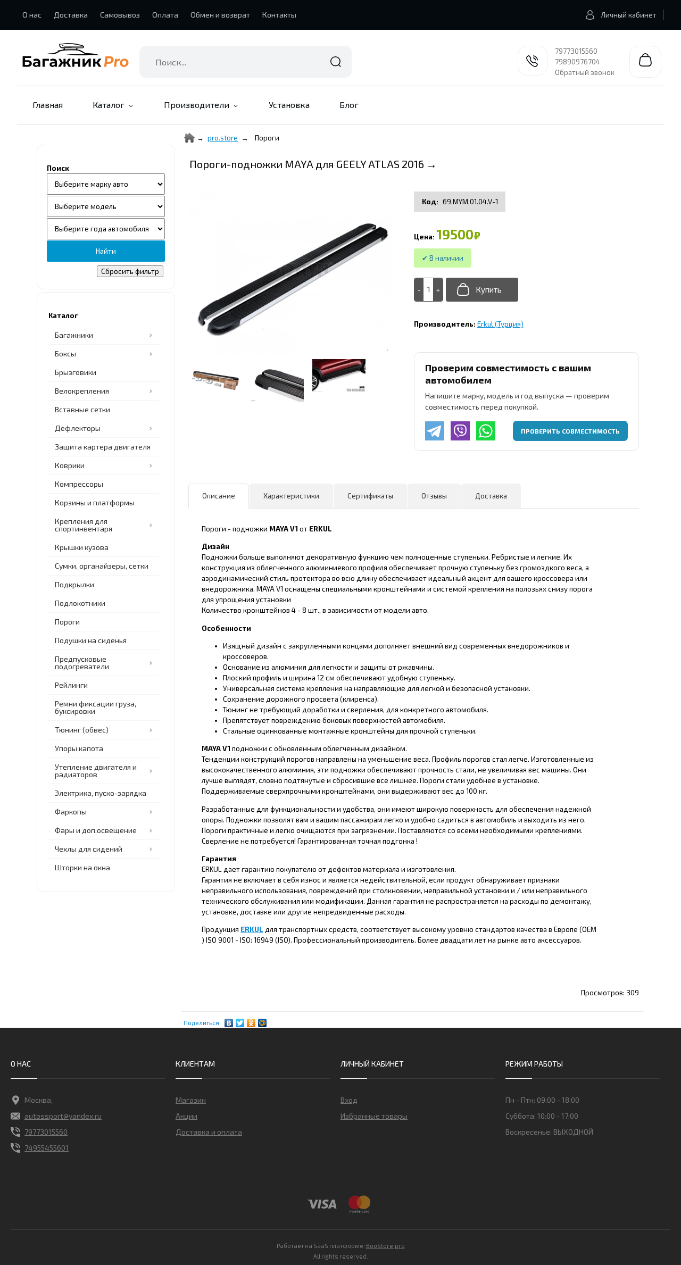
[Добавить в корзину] (482, 289)
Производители (196, 104)
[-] (419, 289)
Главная (47, 104)
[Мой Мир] (262, 1020)
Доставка (71, 14)
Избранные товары (374, 1115)
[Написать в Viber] (460, 430)
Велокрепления (82, 390)
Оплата (165, 14)
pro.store (222, 138)
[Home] (189, 137)
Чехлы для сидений (88, 848)
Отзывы (434, 496)
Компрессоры (79, 483)
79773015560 (576, 51)
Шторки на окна (82, 867)
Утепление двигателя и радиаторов (96, 770)
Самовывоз (120, 14)
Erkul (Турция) (500, 324)
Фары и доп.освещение (96, 830)
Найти (336, 62)
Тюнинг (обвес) (82, 729)
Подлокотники (80, 602)
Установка (289, 104)
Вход (349, 1099)
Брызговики (75, 372)
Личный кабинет (629, 15)
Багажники (74, 334)
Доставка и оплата (209, 1131)
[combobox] (245, 62)
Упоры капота (79, 748)
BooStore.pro (385, 1245)
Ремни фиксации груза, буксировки (95, 707)
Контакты (279, 14)
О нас (31, 14)
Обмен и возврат (220, 14)
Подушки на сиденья (91, 640)
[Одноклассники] (251, 1020)
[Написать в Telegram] (434, 430)
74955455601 (46, 1147)
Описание (218, 496)
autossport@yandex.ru (63, 1115)
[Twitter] (240, 1020)
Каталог (108, 104)
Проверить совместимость (570, 431)
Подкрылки (74, 584)
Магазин (191, 1099)
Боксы (65, 353)
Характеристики (291, 496)
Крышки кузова (82, 547)
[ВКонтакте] (229, 1020)
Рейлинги (71, 684)
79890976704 (577, 61)
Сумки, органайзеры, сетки (101, 565)
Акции (186, 1115)
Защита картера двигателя (103, 446)
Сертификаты (370, 496)
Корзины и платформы (95, 502)
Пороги (67, 621)
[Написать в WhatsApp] (485, 430)
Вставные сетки (82, 409)
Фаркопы (71, 811)
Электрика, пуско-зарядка (100, 792)
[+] (438, 289)
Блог (349, 104)
